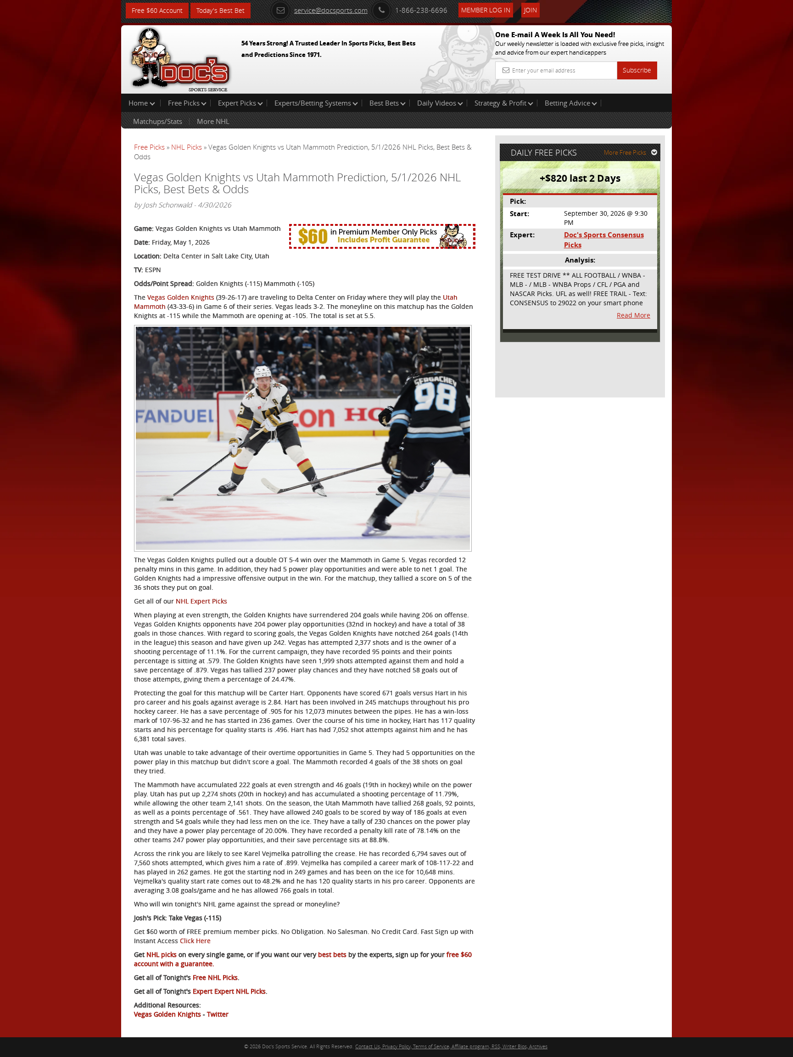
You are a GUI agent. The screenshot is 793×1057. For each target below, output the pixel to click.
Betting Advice (567, 102)
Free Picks (184, 102)
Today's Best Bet (220, 10)
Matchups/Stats (157, 121)
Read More (633, 315)
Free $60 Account (157, 10)
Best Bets (384, 102)
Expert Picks (237, 102)
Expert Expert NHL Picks (229, 991)
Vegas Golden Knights (180, 297)
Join (530, 10)
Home (139, 102)
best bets (331, 954)
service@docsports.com (331, 10)
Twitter (218, 1014)
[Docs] (180, 57)
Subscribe (637, 70)
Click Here (195, 940)
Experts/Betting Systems (312, 102)
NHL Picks (186, 146)
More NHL (213, 121)
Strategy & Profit (500, 102)
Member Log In (485, 10)
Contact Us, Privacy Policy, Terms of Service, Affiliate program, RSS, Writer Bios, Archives (451, 1046)
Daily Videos (436, 102)
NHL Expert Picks (201, 601)
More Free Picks (625, 152)
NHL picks (161, 954)
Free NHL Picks (215, 977)
